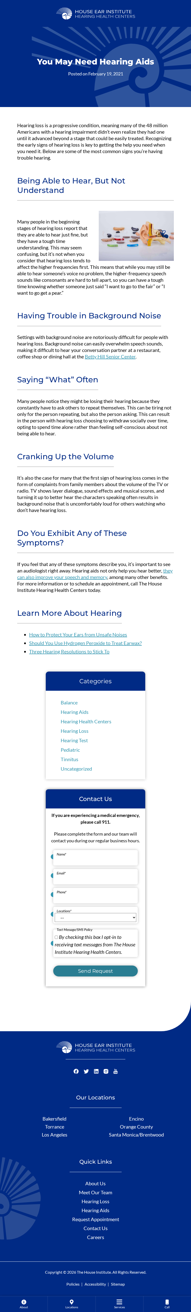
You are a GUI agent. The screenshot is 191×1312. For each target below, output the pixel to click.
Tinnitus (69, 759)
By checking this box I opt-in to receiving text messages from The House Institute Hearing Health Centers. (95, 944)
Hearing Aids (75, 712)
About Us (95, 1183)
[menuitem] (24, 1304)
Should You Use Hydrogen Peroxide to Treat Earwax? (85, 643)
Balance (69, 702)
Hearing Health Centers (86, 721)
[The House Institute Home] (95, 13)
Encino (136, 1119)
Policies (73, 1284)
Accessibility (95, 1284)
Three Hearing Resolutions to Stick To (69, 651)
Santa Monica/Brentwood (136, 1135)
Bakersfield (54, 1119)
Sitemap (118, 1284)
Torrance (54, 1127)
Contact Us (96, 1228)
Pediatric (70, 750)
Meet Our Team (95, 1192)
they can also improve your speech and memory (95, 574)
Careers (95, 1237)
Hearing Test (74, 740)
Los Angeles (54, 1135)
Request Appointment (95, 1219)
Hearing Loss (75, 731)
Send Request (95, 971)
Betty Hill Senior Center (110, 356)
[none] (24, 1304)
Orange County (136, 1127)
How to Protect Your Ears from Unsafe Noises (78, 634)
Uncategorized (76, 769)
